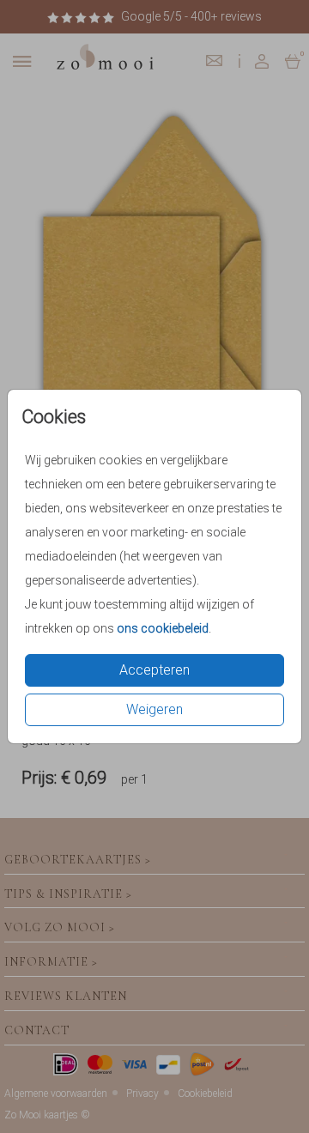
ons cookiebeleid (163, 628)
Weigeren (154, 709)
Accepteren (154, 670)
